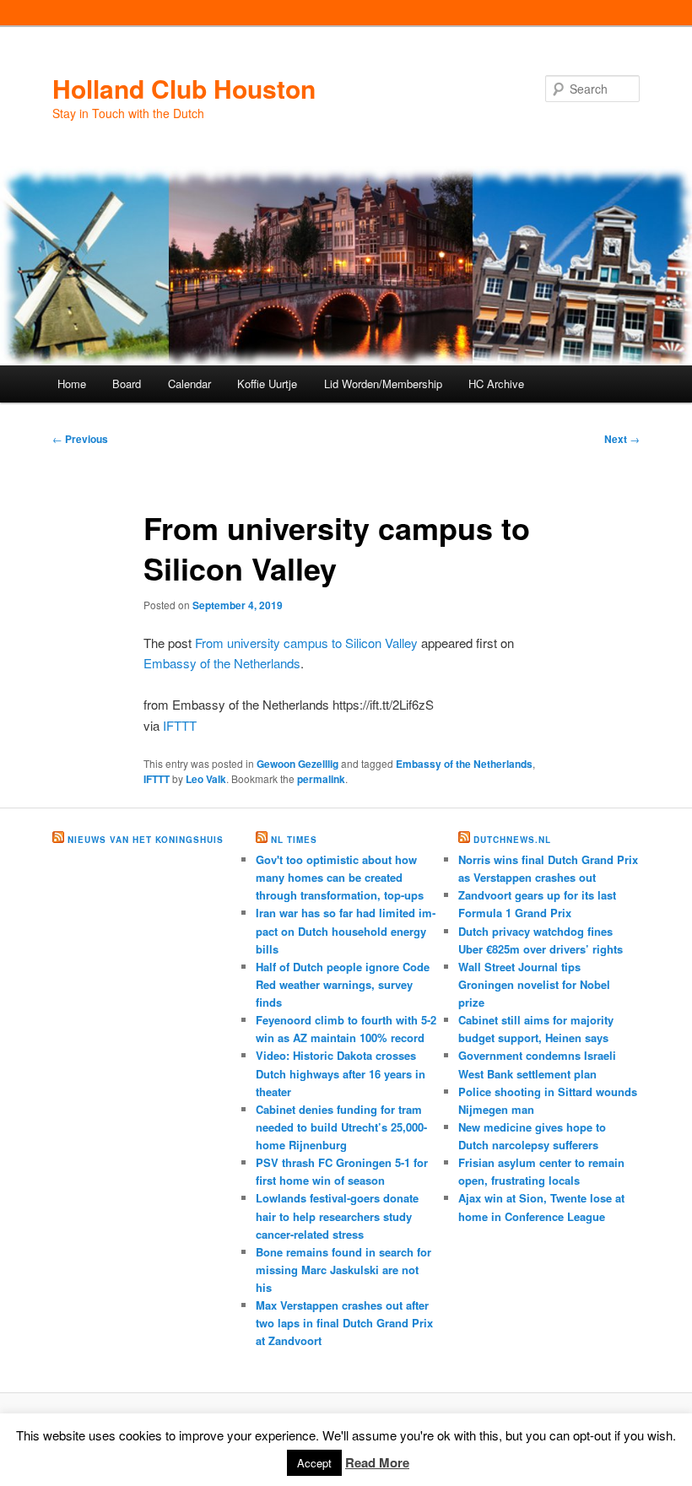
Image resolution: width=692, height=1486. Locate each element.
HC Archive (496, 384)
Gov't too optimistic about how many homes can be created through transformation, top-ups (340, 877)
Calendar (189, 384)
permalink (321, 778)
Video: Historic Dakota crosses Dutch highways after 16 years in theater (340, 1073)
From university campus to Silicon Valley (306, 642)
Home (71, 384)
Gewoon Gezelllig (297, 763)
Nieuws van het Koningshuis (146, 840)
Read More (377, 1462)
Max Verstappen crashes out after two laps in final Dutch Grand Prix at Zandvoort (344, 1322)
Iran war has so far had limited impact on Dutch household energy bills (345, 930)
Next (622, 438)
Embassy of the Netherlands (221, 663)
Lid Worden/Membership (383, 384)
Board (126, 384)
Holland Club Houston (184, 88)
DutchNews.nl (512, 840)
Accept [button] (314, 1463)
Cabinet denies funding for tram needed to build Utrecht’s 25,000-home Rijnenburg (341, 1127)
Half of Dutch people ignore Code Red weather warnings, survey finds (343, 984)
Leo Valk (206, 778)
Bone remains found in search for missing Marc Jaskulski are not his (343, 1269)
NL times (294, 840)
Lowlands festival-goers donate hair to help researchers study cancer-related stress (337, 1215)
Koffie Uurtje (267, 384)
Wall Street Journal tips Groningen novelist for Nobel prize (534, 984)
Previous (80, 438)
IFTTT (180, 725)
